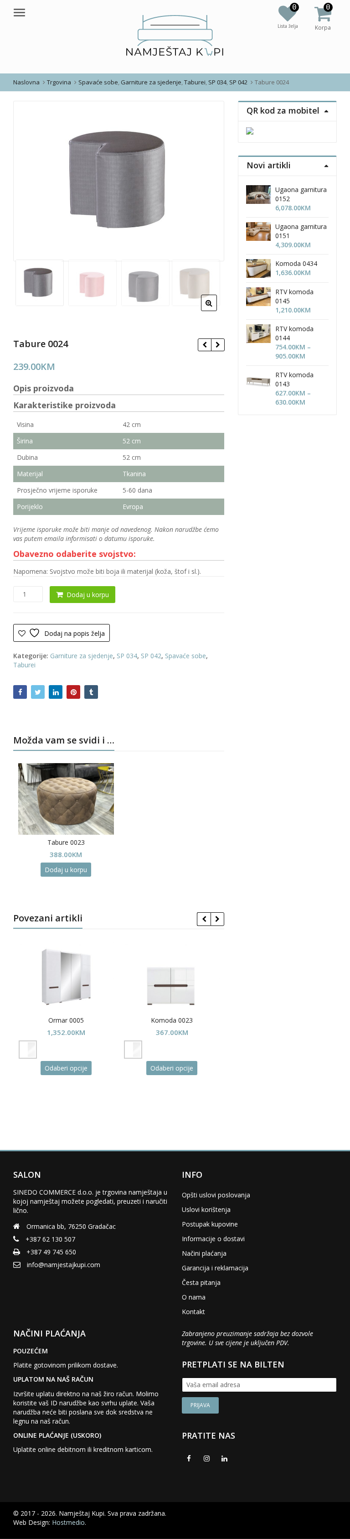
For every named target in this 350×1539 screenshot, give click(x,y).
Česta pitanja (201, 1282)
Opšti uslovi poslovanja (216, 1195)
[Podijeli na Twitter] (38, 692)
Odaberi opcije (66, 1068)
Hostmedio (68, 1522)
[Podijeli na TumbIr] (91, 692)
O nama (194, 1297)
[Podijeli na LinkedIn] (55, 692)
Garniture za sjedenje (81, 655)
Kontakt (193, 1311)
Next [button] (208, 179)
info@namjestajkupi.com (63, 1264)
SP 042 (151, 655)
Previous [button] (29, 179)
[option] (119, 181)
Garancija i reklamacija (215, 1267)
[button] (216, 310)
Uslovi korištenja (206, 1209)
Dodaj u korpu (88, 594)
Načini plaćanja (204, 1253)
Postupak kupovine (210, 1224)
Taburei (24, 664)
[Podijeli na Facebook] (20, 692)
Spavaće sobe (185, 655)
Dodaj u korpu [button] (66, 869)
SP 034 (127, 655)
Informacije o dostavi (213, 1238)
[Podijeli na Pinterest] (73, 692)
